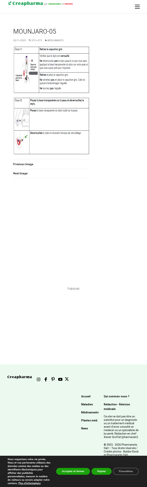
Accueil (86, 396)
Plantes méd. (89, 420)
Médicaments (55, 40)
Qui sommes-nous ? (116, 396)
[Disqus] (51, 235)
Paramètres (126, 471)
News (84, 428)
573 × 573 (37, 40)
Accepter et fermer (73, 471)
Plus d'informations (29, 483)
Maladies (87, 404)
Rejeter (101, 471)
